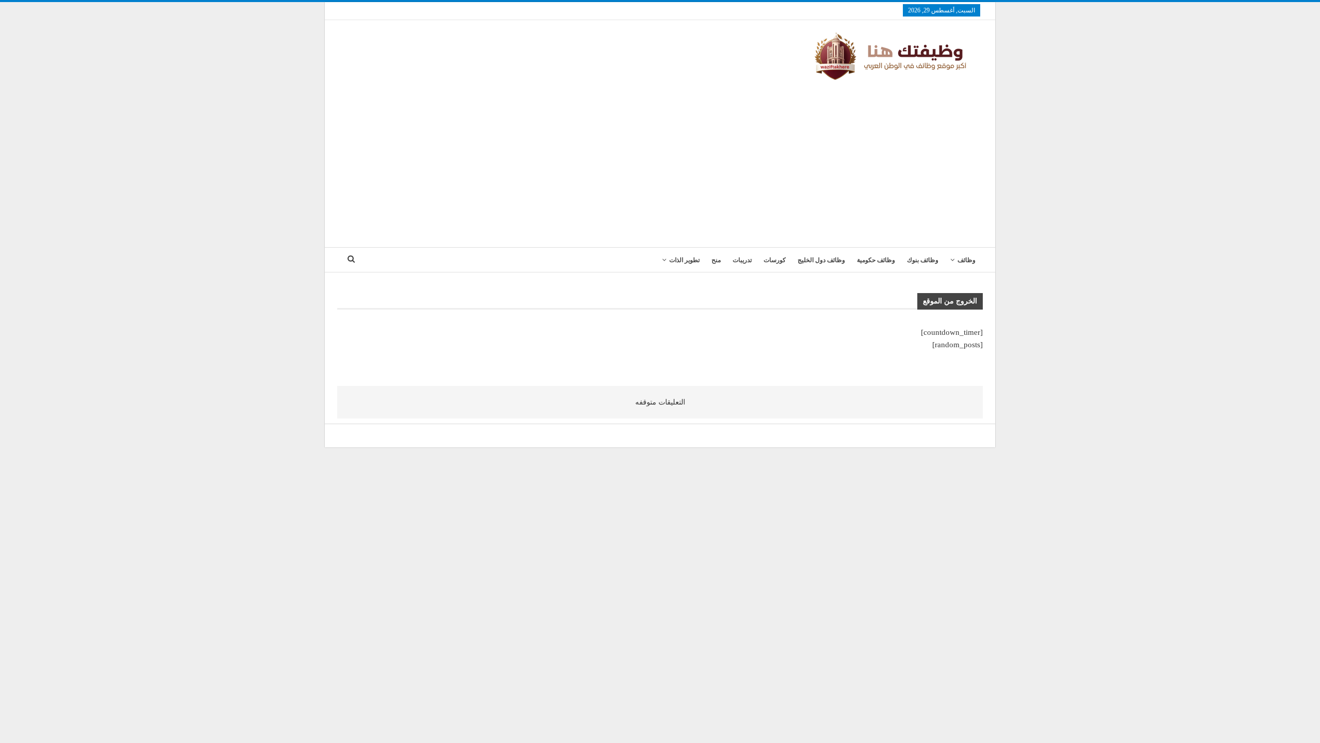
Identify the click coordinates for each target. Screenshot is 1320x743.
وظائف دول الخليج (821, 260)
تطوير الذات (684, 260)
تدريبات (742, 260)
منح (716, 260)
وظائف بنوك (922, 260)
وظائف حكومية (876, 260)
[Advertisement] (660, 159)
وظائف (967, 260)
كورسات (775, 260)
